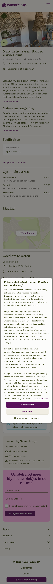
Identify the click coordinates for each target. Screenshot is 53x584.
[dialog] (26, 350)
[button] (26, 418)
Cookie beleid (41, 398)
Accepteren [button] (27, 405)
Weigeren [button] (27, 412)
